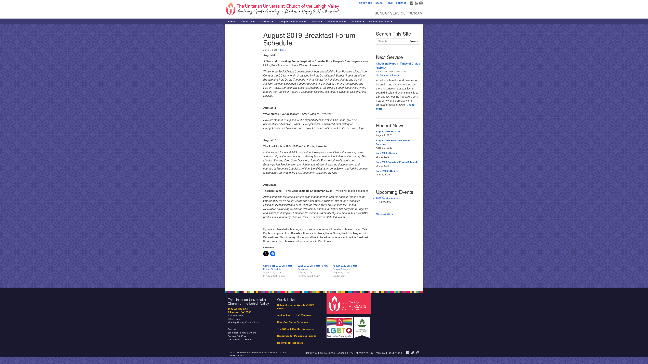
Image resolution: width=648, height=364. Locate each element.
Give (390, 3)
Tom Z (283, 50)
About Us (246, 21)
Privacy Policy (364, 353)
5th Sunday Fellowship (388, 75)
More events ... (384, 214)
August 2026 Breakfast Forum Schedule (393, 142)
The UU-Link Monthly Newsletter (296, 329)
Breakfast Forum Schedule (292, 322)
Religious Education (291, 21)
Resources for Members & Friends (296, 336)
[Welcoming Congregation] (340, 326)
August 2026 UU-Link (388, 131)
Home (231, 21)
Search (379, 3)
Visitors (316, 21)
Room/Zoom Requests (290, 343)
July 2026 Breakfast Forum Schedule (397, 162)
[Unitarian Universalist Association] (349, 303)
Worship (265, 21)
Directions (365, 3)
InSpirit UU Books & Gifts (320, 353)
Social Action (335, 21)
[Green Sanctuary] (362, 326)
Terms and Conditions (389, 353)
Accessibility (345, 353)
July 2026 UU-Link (386, 153)
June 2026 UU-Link (387, 171)
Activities (356, 21)
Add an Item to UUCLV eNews (294, 315)
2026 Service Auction (388, 198)
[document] (324, 156)
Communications (379, 21)
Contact (401, 3)
